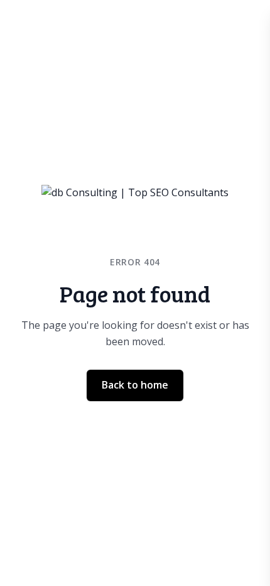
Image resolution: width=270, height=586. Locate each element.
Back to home (135, 385)
